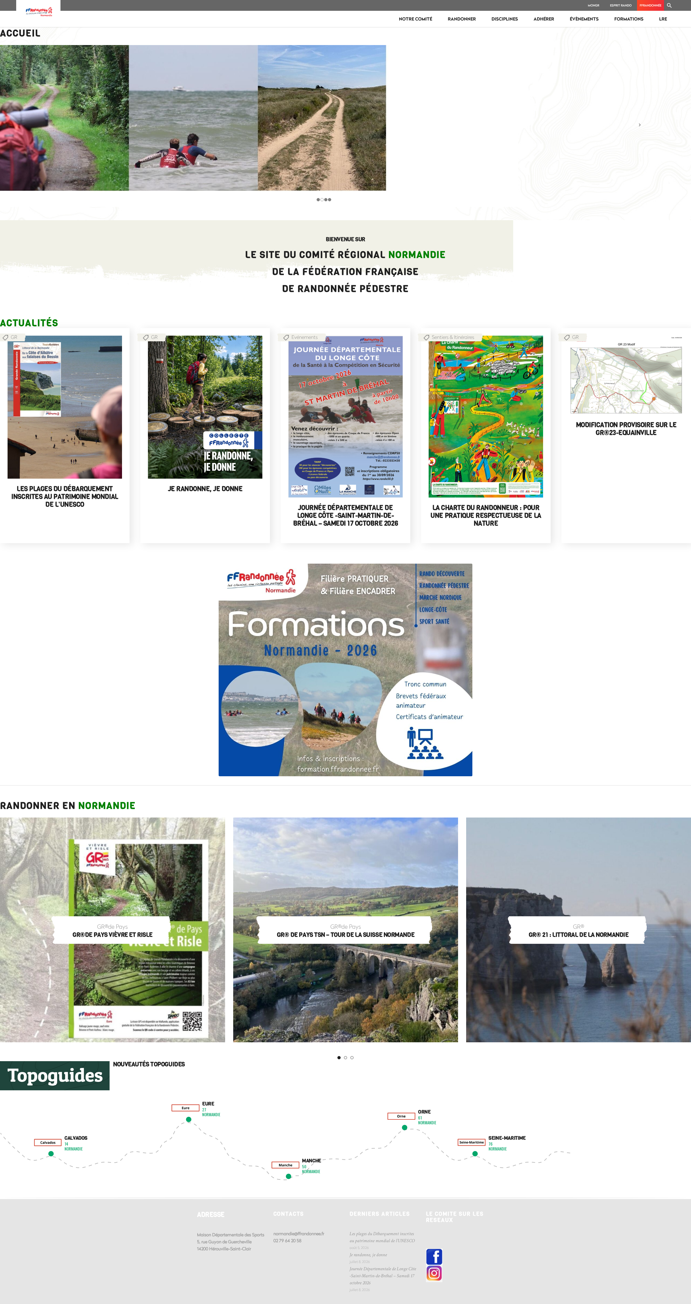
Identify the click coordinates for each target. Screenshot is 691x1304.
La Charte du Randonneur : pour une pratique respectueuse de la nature (486, 515)
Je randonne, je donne (205, 489)
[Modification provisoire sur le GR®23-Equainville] (626, 375)
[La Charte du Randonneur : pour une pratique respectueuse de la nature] (486, 417)
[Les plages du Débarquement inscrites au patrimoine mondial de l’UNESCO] (65, 407)
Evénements (305, 337)
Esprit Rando (621, 5)
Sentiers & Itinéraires (453, 337)
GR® (345, 926)
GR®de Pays (112, 926)
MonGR (593, 5)
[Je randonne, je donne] (205, 407)
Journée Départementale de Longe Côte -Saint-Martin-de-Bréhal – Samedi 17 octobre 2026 (345, 515)
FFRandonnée (650, 5)
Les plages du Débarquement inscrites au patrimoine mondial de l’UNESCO (64, 497)
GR (154, 337)
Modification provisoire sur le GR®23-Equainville (626, 429)
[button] (669, 5)
